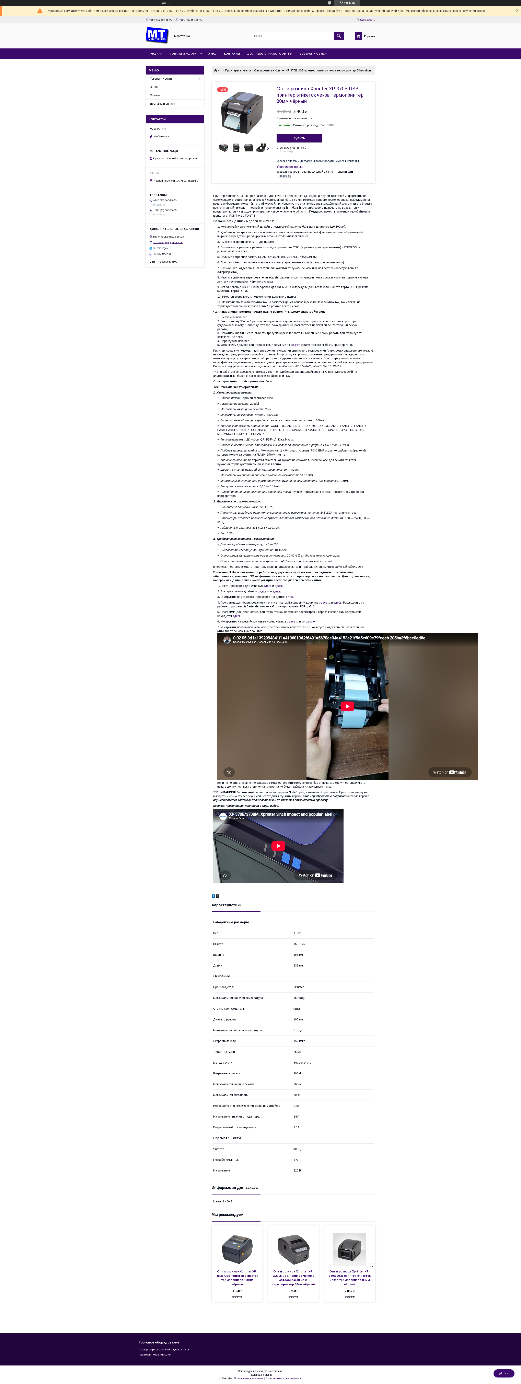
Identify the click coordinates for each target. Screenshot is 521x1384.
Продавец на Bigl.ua (260, 1374)
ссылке (295, 344)
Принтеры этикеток (238, 70)
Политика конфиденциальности (284, 1378)
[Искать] (339, 36)
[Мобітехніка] (157, 43)
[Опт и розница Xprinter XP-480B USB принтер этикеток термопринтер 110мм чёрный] (237, 1245)
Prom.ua (278, 1371)
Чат (507, 1373)
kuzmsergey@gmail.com (168, 242)
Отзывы (155, 95)
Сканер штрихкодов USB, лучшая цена (164, 1349)
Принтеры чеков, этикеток (155, 1354)
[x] (217, 896)
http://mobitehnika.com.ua (168, 236)
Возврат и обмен (313, 53)
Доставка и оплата (162, 103)
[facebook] (213, 896)
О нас (212, 53)
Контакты (232, 53)
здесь (267, 585)
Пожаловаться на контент (249, 1378)
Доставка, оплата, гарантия (269, 53)
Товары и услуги (183, 53)
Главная (155, 53)
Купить (299, 138)
